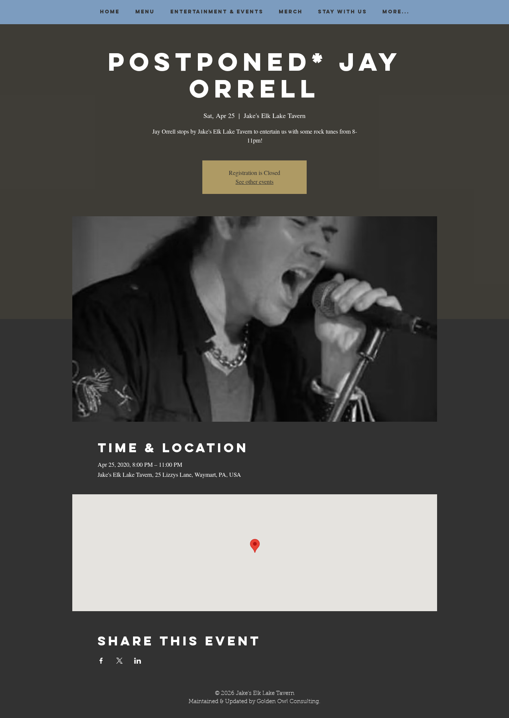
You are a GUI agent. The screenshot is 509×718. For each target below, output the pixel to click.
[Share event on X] (119, 661)
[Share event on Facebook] (101, 661)
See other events (254, 181)
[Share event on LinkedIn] (137, 661)
